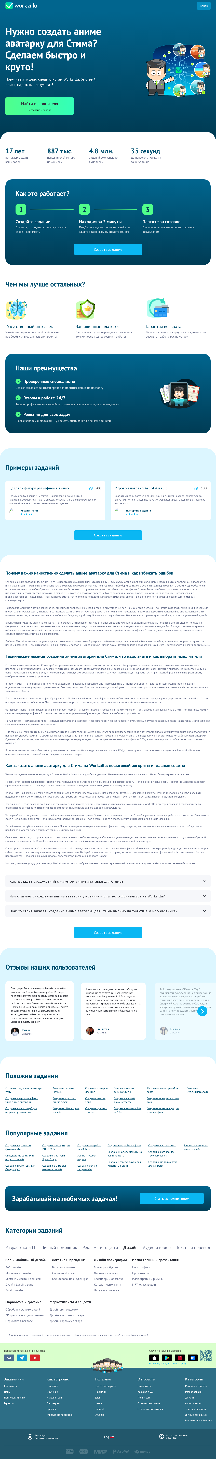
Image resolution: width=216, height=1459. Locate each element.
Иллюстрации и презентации (155, 1259)
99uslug (99, 1414)
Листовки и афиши (106, 1273)
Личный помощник (196, 1414)
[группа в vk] (9, 1358)
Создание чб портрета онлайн (66, 1110)
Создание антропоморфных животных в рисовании (21, 1100)
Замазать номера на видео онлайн (196, 1147)
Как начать (10, 1386)
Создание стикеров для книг (96, 1089)
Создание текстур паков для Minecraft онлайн (124, 1163)
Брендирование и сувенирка (70, 1279)
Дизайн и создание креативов (25, 1334)
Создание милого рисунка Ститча (124, 1089)
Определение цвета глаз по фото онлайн (19, 1157)
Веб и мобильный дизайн (26, 1259)
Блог (97, 1397)
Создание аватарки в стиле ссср (163, 1100)
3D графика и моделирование (24, 1315)
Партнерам (53, 1403)
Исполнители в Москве (198, 1420)
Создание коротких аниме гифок (64, 1100)
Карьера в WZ (146, 1391)
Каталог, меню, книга (107, 1284)
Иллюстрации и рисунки (147, 1279)
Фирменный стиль (63, 1273)
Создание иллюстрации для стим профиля (163, 1110)
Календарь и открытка (109, 1279)
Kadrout (99, 1409)
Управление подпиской (60, 1414)
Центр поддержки (105, 1386)
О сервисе (52, 1386)
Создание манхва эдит (95, 1100)
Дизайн (189, 1397)
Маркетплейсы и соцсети (70, 1302)
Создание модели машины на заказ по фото (125, 1153)
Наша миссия (145, 1386)
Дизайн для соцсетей (64, 1309)
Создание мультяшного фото (198, 1089)
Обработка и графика (23, 1302)
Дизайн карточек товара (66, 1321)
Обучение (52, 1391)
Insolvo (99, 1403)
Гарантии (9, 1403)
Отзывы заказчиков (149, 1403)
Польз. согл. (144, 1397)
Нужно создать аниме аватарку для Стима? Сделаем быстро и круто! (111, 1334)
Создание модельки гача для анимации (162, 1163)
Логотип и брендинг (68, 1259)
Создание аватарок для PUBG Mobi (56, 1147)
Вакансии (100, 1391)
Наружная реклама (106, 1290)
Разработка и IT (194, 1391)
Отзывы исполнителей (151, 1409)
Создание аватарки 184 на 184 (127, 1110)
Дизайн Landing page (19, 1284)
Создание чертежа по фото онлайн (18, 1147)
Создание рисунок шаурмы (63, 1089)
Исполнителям (55, 1397)
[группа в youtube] (35, 1358)
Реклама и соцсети (196, 1386)
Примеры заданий (14, 1397)
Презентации (141, 1273)
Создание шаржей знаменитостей (124, 1100)
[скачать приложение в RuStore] (193, 1358)
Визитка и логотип (64, 1267)
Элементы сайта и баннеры (23, 1279)
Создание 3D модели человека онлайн (54, 1167)
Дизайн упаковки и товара (67, 1315)
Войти (204, 6)
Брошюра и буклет (106, 1267)
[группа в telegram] (22, 1358)
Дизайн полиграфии (110, 1259)
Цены (7, 1391)
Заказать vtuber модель (86, 1157)
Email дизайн (14, 1290)
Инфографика (141, 1267)
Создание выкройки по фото (124, 1145)
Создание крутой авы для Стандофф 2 (20, 1167)
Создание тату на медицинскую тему (23, 1089)
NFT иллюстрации (144, 1284)
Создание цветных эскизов (96, 1110)
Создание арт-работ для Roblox (89, 1147)
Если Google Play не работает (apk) (167, 1363)
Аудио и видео (193, 1403)
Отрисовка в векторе (19, 1321)
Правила (52, 1409)
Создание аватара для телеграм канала (161, 1153)
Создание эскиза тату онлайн (87, 1167)
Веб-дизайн (13, 1267)
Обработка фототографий (22, 1309)
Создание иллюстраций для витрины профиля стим (21, 1110)
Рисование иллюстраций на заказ (163, 1089)
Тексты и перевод (195, 1409)
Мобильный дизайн (18, 1273)
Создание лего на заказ (162, 1145)
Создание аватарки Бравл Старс (53, 1157)
